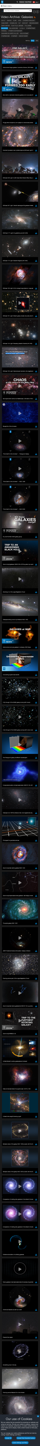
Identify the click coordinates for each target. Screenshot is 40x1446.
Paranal (4, 31)
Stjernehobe (5, 36)
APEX (19, 20)
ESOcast (25, 23)
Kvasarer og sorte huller (9, 33)
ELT (20, 23)
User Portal (28, 2)
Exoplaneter (5, 25)
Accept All (8, 1438)
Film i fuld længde (17, 25)
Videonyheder (23, 36)
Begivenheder (34, 23)
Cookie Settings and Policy (20, 1442)
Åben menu (7, 6)
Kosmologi (13, 23)
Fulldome (28, 25)
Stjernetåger (30, 28)
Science (22, 2)
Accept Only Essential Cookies (26, 1438)
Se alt (3, 20)
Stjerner (14, 36)
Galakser (4, 28)
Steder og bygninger (15, 31)
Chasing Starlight (29, 20)
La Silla (22, 28)
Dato (37, 40)
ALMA (14, 20)
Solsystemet (24, 33)
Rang (32, 40)
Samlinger (4, 23)
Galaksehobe (13, 28)
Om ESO (9, 20)
